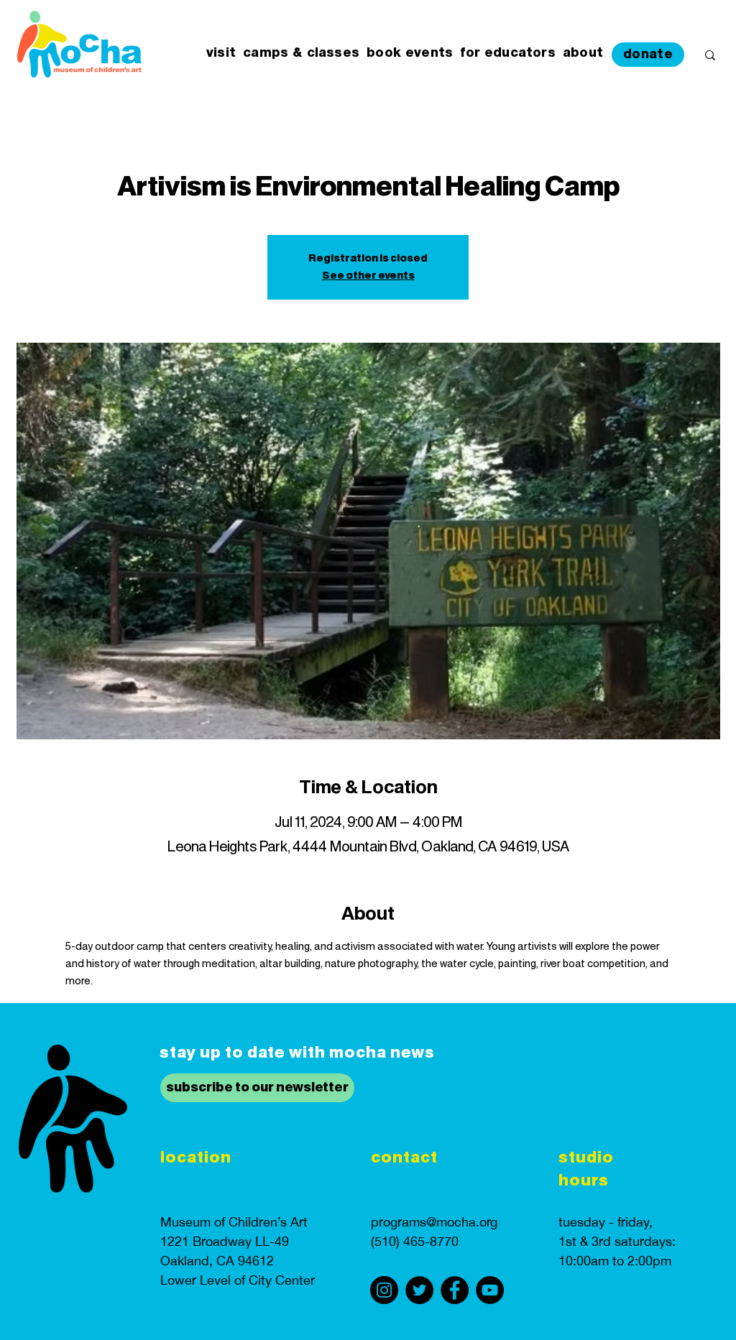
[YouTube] (490, 1290)
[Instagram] (384, 1290)
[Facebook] (455, 1290)
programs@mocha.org (434, 1221)
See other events (368, 276)
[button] (221, 53)
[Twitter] (419, 1290)
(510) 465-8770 (415, 1241)
